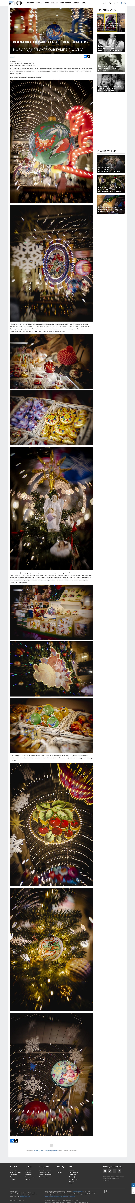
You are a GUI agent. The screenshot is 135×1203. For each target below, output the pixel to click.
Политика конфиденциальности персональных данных (60, 1196)
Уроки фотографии (45, 1170)
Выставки (28, 1170)
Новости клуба (73, 1172)
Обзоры (59, 1172)
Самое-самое (14, 1170)
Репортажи (28, 1174)
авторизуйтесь (38, 1150)
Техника (54, 3)
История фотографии (45, 1174)
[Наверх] (132, 1197)
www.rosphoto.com (114, 1178)
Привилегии (72, 1174)
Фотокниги (72, 1181)
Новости (27, 1179)
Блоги (70, 1183)
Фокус (38, 3)
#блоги (12, 57)
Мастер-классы (30, 1177)
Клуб (84, 3)
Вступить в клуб (73, 1179)
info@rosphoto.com (25, 1196)
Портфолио (13, 1174)
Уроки (46, 3)
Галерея (76, 3)
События (30, 3)
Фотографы (72, 1177)
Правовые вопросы (45, 1177)
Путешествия (65, 3)
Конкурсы (28, 1172)
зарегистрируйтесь (52, 1150)
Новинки (59, 1170)
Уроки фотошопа (44, 1172)
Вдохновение (14, 1177)
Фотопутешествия (15, 1172)
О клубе (71, 1170)
